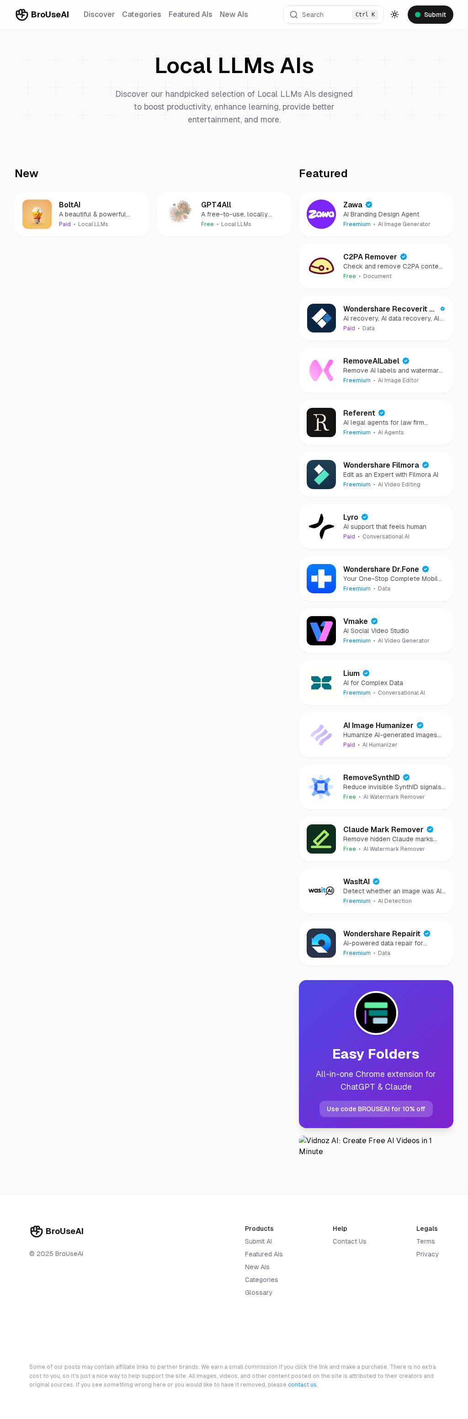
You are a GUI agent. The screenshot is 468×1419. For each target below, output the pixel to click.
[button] (333, 14)
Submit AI (258, 1241)
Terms (425, 1241)
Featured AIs (191, 14)
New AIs (234, 14)
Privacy (427, 1254)
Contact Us (350, 1241)
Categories (141, 14)
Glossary (258, 1292)
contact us (302, 1385)
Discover (99, 14)
